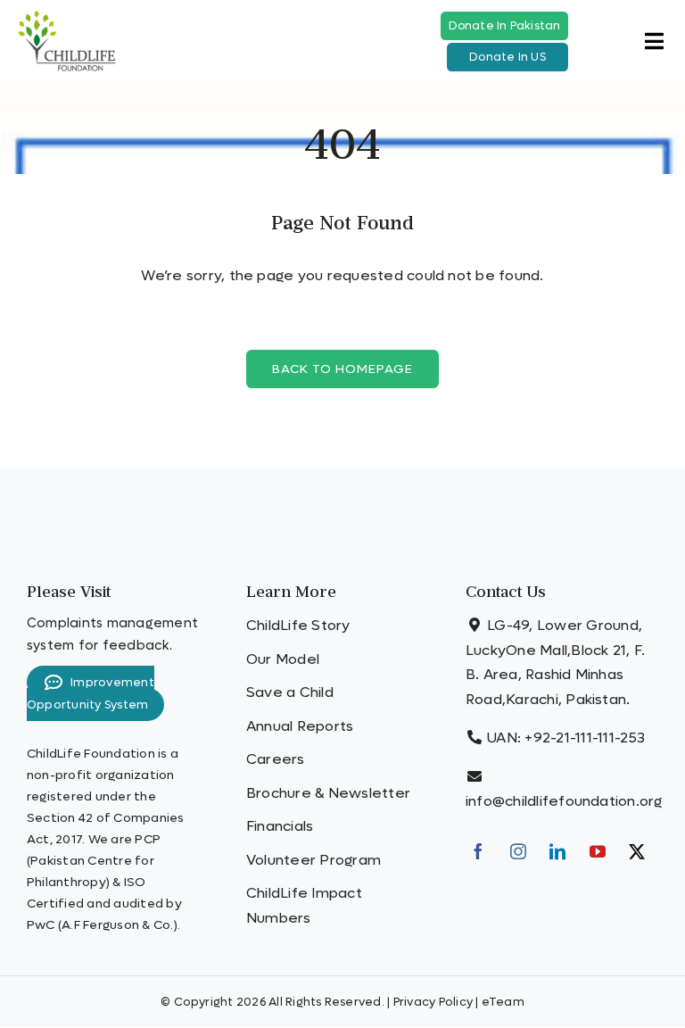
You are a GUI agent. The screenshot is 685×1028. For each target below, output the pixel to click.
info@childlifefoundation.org (564, 801)
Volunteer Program (313, 859)
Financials (279, 826)
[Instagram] (518, 851)
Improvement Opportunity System (90, 693)
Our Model (282, 659)
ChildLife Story (298, 625)
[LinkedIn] (557, 851)
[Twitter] (637, 851)
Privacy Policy (433, 1001)
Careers (275, 759)
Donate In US (507, 57)
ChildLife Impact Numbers (304, 905)
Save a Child (290, 692)
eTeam (503, 1001)
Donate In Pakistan (505, 26)
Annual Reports (299, 726)
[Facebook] (478, 851)
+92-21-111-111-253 (584, 737)
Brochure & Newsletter (328, 792)
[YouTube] (598, 851)
